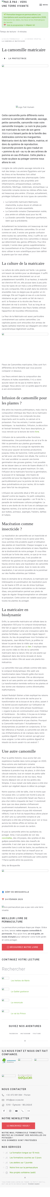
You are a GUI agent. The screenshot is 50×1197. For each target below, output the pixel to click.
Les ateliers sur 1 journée (21, 1162)
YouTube (37, 1033)
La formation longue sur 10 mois (24, 1152)
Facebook (13, 1033)
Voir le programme (15, 25)
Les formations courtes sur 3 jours (25, 1157)
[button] (43, 5)
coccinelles (7, 838)
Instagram (25, 1033)
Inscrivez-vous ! (20, 1126)
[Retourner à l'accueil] (17, 5)
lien (29, 646)
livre (37, 431)
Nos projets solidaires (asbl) (23, 1172)
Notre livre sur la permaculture (24, 1167)
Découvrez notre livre (24, 947)
